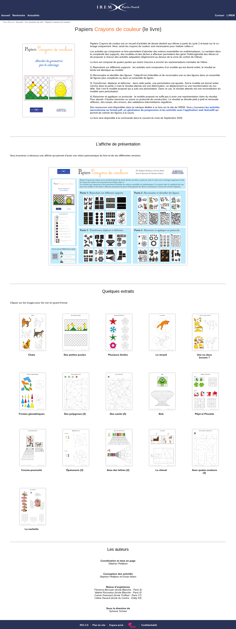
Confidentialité (149, 625)
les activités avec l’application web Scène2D (188, 110)
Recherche (18, 15)
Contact (219, 15)
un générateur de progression (141, 110)
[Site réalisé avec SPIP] (132, 625)
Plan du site (98, 625)
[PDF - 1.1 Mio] (118, 265)
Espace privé (116, 625)
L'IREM (231, 15)
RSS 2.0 (83, 625)
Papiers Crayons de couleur (57, 22)
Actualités (33, 15)
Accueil (5, 15)
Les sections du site (34, 22)
